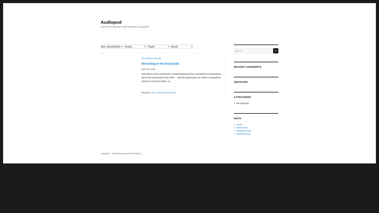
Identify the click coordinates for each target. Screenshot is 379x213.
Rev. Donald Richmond (164, 92)
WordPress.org (243, 134)
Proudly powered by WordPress (127, 153)
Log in (239, 124)
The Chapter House (151, 58)
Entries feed (242, 127)
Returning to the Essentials (160, 63)
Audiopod (111, 22)
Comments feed (243, 131)
